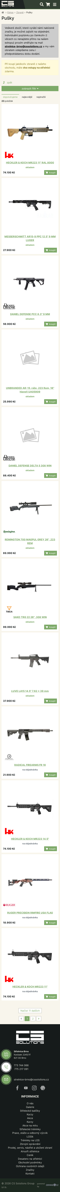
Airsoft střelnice (30, 1151)
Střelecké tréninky (30, 1129)
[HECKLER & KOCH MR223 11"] (30, 957)
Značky (30, 1169)
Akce (30, 1118)
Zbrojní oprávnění (30, 1144)
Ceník (30, 1155)
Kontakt (30, 1173)
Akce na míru (30, 1125)
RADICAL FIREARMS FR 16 (30, 764)
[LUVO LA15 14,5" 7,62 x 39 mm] (30, 661)
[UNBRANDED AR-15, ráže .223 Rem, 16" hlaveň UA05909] (30, 358)
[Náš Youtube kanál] (26, 1089)
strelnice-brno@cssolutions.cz (23, 46)
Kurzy (30, 1114)
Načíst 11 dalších (30, 1010)
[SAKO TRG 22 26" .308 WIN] (30, 587)
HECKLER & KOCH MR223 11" (30, 986)
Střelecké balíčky (30, 1110)
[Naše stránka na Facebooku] (17, 1089)
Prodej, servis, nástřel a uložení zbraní (30, 1147)
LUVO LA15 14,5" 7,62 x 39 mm (30, 691)
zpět (9, 82)
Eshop (10, 12)
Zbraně (20, 12)
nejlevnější (27, 97)
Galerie (30, 1107)
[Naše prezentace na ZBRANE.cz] (42, 1089)
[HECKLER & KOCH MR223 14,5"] (30, 809)
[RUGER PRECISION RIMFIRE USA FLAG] (30, 883)
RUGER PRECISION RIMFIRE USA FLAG (30, 912)
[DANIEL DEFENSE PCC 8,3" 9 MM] (30, 284)
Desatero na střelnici (30, 1158)
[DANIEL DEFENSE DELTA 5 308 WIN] (30, 436)
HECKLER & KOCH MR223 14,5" (30, 838)
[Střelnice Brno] (30, 1037)
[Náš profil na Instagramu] (34, 1089)
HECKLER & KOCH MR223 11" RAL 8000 (30, 162)
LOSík (30, 1136)
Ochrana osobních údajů (30, 1166)
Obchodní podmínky (30, 1162)
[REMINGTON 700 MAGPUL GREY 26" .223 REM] (30, 509)
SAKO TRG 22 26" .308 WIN (30, 617)
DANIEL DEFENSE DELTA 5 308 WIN (30, 465)
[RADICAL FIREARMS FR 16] (30, 735)
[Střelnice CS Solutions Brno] (3, 12)
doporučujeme (10, 97)
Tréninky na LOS (30, 1140)
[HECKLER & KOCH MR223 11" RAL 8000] (30, 133)
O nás (30, 1103)
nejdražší (41, 97)
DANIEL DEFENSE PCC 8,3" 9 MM (30, 314)
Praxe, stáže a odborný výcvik (30, 1132)
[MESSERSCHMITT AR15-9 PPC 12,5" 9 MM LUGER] (30, 206)
